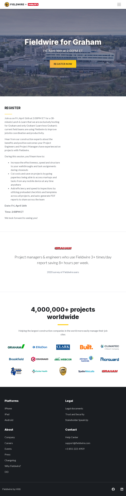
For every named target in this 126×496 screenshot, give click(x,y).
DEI (7, 471)
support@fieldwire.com (77, 443)
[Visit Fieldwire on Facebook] (113, 489)
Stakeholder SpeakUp (76, 419)
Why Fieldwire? (13, 465)
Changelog (10, 460)
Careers (9, 443)
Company (10, 437)
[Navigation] (119, 4)
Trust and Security (74, 414)
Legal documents (74, 408)
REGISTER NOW (63, 63)
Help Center (71, 437)
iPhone (8, 408)
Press (7, 454)
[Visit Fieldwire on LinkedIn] (122, 489)
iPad (7, 414)
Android (9, 419)
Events (8, 448)
